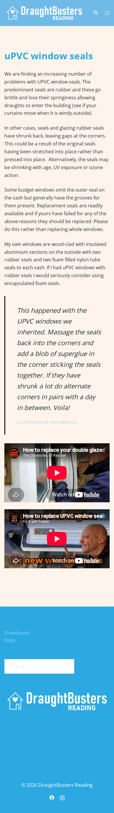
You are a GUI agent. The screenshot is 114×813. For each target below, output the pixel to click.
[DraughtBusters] (44, 12)
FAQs (9, 640)
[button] (95, 13)
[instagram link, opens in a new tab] (62, 797)
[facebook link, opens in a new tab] (51, 797)
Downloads (16, 633)
